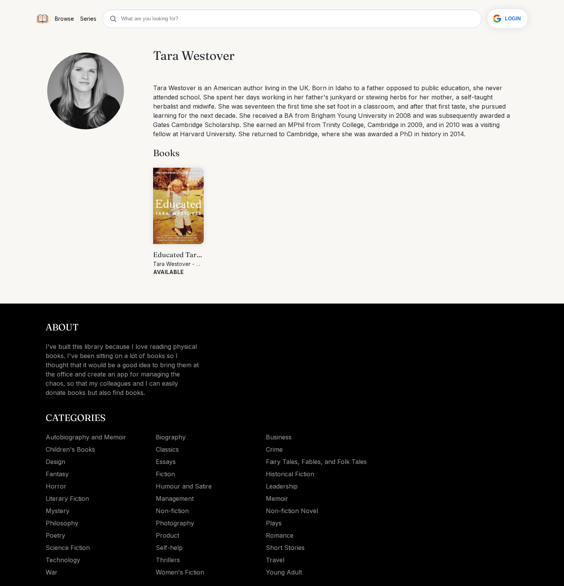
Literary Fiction (67, 498)
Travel (275, 560)
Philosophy (62, 523)
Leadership (282, 486)
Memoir (277, 498)
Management (175, 498)
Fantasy (57, 474)
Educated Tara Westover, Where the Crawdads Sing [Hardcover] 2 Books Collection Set (177, 255)
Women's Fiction (180, 572)
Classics (167, 449)
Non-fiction (172, 511)
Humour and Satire (184, 486)
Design (55, 461)
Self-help (169, 547)
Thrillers (168, 560)
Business (279, 437)
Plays (274, 523)
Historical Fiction (290, 474)
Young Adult (284, 572)
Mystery (57, 511)
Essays (166, 461)
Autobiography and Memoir (86, 437)
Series (88, 18)
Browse (64, 18)
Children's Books (70, 449)
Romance (280, 535)
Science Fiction (68, 547)
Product (167, 535)
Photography (175, 523)
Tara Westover (172, 264)
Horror (56, 486)
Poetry (55, 535)
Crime (274, 449)
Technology (63, 560)
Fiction (165, 474)
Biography (171, 437)
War (52, 572)
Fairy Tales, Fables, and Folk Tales (316, 461)
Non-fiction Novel (292, 511)
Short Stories (285, 547)
